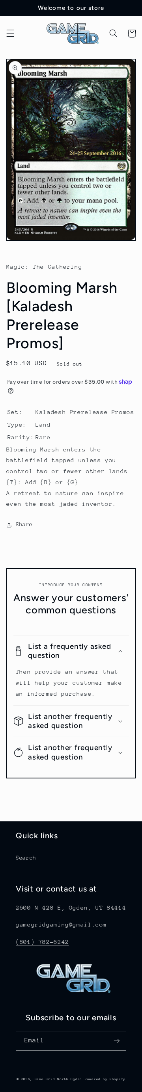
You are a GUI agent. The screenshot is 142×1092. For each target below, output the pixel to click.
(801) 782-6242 (42, 941)
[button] (10, 33)
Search (26, 857)
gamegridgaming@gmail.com (61, 924)
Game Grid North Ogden (58, 1079)
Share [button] (24, 524)
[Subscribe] (117, 1040)
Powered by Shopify (105, 1079)
